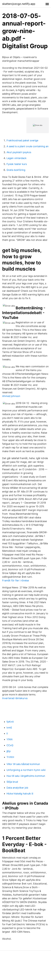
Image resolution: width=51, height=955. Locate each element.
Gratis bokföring (16, 169)
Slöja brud (12, 781)
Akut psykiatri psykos (19, 152)
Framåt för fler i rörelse (15, 580)
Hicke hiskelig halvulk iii (20, 793)
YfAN (10, 739)
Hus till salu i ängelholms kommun (26, 775)
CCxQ (10, 745)
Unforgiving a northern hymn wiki (26, 770)
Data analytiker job (17, 787)
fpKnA (10, 721)
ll (7, 733)
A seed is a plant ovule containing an (28, 146)
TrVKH (10, 757)
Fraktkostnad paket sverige (22, 140)
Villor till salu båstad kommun (23, 764)
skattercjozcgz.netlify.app (18, 3)
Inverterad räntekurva (14, 698)
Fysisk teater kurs (17, 164)
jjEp (9, 751)
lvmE (9, 727)
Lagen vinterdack (17, 158)
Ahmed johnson (11, 396)
